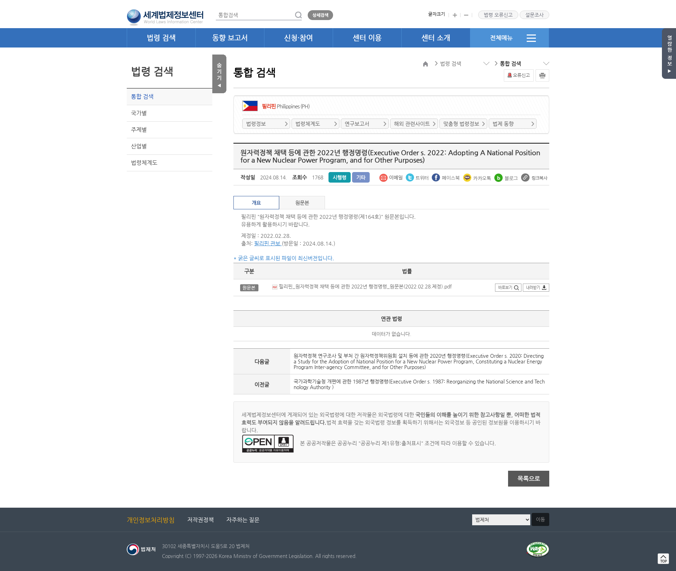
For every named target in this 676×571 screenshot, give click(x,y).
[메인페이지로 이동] (165, 17)
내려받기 (533, 287)
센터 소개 (435, 38)
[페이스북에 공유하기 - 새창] (446, 177)
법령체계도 (144, 162)
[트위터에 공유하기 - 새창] (418, 177)
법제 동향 (503, 124)
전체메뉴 (501, 37)
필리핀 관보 (268, 243)
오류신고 (521, 75)
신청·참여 (298, 38)
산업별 (139, 146)
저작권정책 (200, 519)
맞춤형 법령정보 (461, 124)
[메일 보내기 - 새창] (391, 177)
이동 (540, 519)
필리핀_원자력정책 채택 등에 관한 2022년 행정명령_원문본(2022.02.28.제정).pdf (364, 286)
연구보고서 (357, 124)
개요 (256, 202)
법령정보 (256, 124)
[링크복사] (534, 177)
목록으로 (529, 478)
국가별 (139, 113)
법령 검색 (161, 38)
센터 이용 (367, 38)
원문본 (302, 202)
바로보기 (505, 287)
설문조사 (534, 15)
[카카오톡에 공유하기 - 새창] (478, 177)
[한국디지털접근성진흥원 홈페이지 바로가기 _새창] (537, 546)
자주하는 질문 (242, 519)
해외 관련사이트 (412, 124)
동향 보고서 (230, 38)
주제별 (139, 129)
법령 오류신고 (498, 15)
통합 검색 (142, 96)
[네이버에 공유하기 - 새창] (506, 177)
